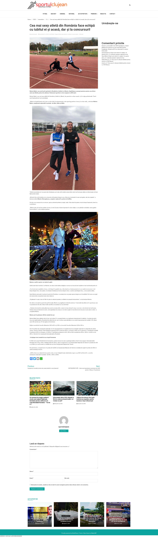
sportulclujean (34, 34)
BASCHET (53, 13)
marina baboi (75, 34)
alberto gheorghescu (63, 34)
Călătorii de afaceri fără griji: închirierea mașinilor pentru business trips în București (86, 399)
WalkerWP (93, 533)
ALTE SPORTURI (82, 13)
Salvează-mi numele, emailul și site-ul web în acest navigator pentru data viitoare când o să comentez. (59, 484)
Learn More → (64, 430)
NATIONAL (71, 13)
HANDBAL (62, 13)
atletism (70, 34)
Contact (112, 13)
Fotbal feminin (44, 512)
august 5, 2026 (66, 523)
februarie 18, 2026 (58, 403)
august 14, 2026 (40, 523)
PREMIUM (93, 13)
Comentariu (33, 449)
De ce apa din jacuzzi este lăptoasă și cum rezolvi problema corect (66, 519)
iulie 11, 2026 (92, 523)
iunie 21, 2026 (118, 523)
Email (31, 478)
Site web (66, 478)
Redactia (103, 13)
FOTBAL (45, 13)
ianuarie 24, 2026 (81, 403)
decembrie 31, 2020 (44, 34)
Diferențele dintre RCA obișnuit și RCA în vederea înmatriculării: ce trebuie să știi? (63, 399)
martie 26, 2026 (34, 407)
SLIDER (96, 512)
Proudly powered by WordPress (69, 533)
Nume (32, 471)
